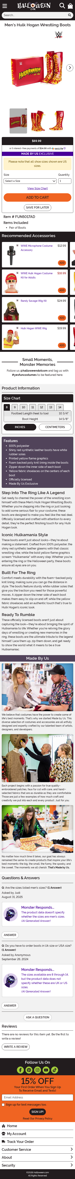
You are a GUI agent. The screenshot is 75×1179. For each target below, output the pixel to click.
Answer (10, 935)
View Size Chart (37, 188)
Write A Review (15, 1046)
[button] (70, 6)
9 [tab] (15, 407)
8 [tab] (7, 407)
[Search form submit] (69, 15)
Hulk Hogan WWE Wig (34, 328)
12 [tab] (41, 407)
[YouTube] (46, 1070)
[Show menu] (4, 6)
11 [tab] (32, 407)
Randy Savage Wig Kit (34, 300)
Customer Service (16, 1149)
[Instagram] (37, 1070)
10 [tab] (23, 407)
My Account (16, 1134)
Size (6, 174)
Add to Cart (37, 197)
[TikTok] (54, 1070)
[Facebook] (20, 1070)
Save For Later (37, 207)
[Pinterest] (28, 1070)
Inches (20, 427)
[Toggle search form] (62, 6)
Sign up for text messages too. (26, 1104)
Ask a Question (37, 1017)
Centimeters (55, 427)
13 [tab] (50, 407)
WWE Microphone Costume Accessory (36, 247)
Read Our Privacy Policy (37, 1118)
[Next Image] (69, 67)
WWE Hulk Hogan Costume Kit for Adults (36, 275)
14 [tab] (59, 407)
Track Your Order (20, 1142)
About (7, 1157)
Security (8, 1165)
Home (12, 1126)
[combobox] (34, 15)
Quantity (64, 174)
